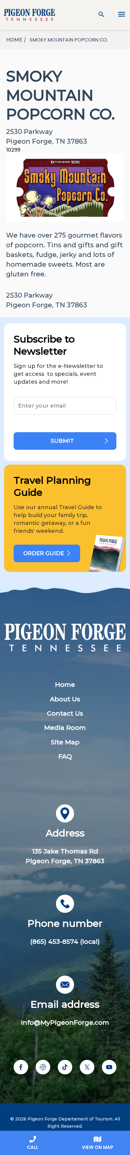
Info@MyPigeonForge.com (65, 1022)
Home (65, 684)
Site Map (65, 742)
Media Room (65, 727)
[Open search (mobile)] (101, 15)
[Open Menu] (118, 15)
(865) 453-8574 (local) (65, 941)
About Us (65, 699)
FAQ (65, 756)
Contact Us (65, 713)
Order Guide (43, 553)
